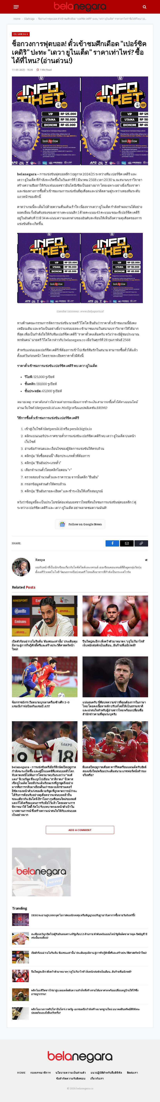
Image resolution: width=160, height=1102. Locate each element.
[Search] (144, 7)
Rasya (40, 560)
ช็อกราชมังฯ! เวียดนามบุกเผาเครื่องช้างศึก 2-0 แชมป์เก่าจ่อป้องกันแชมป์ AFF (40, 704)
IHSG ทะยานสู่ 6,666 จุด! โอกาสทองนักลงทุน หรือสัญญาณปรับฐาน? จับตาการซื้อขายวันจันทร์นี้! (83, 915)
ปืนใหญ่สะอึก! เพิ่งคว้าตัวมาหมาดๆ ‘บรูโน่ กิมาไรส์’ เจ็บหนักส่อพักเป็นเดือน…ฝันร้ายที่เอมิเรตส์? (114, 643)
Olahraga (29, 18)
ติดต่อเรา (132, 1072)
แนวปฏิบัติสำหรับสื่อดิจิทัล (106, 1072)
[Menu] (16, 7)
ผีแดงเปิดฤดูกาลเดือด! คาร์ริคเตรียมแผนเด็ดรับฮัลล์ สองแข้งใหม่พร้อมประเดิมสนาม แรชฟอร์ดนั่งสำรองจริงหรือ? (114, 771)
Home (17, 18)
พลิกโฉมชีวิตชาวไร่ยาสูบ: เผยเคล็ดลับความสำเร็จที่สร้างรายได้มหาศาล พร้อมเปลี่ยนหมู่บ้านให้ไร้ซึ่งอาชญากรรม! (84, 992)
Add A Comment (80, 830)
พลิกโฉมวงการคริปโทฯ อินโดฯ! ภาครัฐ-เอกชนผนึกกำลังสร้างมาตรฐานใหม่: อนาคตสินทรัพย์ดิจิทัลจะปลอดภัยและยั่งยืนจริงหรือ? (85, 1011)
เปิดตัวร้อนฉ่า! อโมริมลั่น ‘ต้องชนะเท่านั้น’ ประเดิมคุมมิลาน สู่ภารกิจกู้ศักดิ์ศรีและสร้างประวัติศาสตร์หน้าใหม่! (44, 645)
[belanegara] (80, 7)
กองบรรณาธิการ (40, 1072)
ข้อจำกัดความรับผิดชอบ (71, 1078)
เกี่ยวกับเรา (97, 1078)
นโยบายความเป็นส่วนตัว (71, 1072)
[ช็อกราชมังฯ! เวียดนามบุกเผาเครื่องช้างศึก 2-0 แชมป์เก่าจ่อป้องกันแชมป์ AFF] (44, 676)
